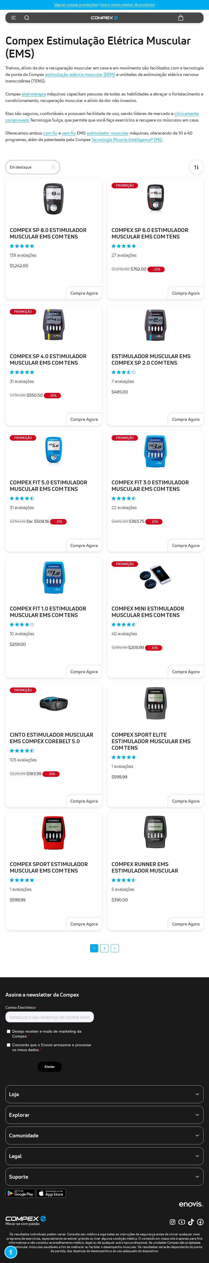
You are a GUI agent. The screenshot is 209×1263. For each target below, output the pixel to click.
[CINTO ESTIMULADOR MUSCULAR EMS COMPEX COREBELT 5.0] (53, 703)
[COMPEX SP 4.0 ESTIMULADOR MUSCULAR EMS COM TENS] (53, 325)
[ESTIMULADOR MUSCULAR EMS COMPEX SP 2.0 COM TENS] (155, 325)
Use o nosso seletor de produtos (127, 4)
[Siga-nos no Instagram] (172, 1222)
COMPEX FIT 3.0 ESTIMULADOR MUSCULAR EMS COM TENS (150, 485)
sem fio (69, 133)
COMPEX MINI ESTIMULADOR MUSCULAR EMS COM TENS (148, 611)
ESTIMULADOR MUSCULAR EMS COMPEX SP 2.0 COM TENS (151, 359)
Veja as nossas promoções (76, 4)
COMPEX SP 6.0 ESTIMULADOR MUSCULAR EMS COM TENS (150, 233)
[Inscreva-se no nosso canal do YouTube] (182, 1222)
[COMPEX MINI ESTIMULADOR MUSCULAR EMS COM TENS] (155, 577)
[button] (10, 1252)
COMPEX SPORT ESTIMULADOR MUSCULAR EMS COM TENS (49, 867)
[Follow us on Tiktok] (191, 1222)
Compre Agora (84, 545)
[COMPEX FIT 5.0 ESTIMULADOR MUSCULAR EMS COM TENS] (53, 451)
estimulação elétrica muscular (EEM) (80, 74)
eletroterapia (34, 94)
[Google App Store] (20, 1196)
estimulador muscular (108, 133)
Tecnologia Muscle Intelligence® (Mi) (126, 139)
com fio (50, 133)
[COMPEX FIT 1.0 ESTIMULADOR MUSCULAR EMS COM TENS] (53, 577)
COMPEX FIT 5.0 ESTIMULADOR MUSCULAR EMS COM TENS (48, 485)
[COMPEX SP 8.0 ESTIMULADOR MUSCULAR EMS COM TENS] (53, 199)
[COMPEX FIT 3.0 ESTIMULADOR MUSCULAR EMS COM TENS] (155, 451)
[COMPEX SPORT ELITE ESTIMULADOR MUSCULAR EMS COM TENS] (155, 703)
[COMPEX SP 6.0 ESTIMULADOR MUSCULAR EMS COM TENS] (155, 199)
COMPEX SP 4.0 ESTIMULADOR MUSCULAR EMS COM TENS (48, 359)
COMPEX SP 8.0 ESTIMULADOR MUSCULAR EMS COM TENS (48, 233)
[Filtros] (196, 167)
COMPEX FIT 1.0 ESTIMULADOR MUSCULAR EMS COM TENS (48, 611)
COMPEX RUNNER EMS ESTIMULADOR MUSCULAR (145, 867)
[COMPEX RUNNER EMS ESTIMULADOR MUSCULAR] (155, 833)
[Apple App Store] (51, 1196)
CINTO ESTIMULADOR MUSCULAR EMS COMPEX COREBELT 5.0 (51, 738)
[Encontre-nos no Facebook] (200, 1222)
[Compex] (104, 18)
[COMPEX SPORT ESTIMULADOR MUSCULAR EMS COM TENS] (53, 833)
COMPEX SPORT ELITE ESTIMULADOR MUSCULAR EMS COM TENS (151, 741)
